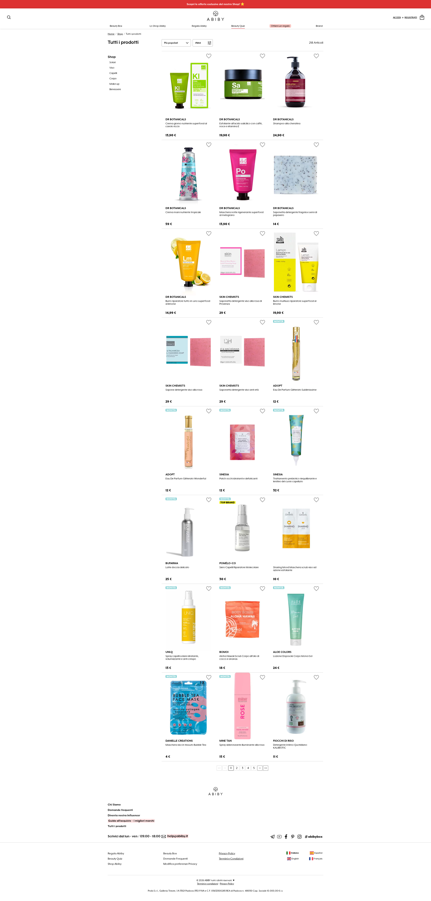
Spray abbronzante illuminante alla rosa (241, 745)
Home (111, 33)
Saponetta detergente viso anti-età (239, 389)
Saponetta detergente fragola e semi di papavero (295, 214)
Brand (319, 25)
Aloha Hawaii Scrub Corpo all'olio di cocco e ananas (239, 657)
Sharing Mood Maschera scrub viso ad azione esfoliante (294, 569)
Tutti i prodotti (117, 826)
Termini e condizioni (207, 883)
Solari (112, 62)
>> (265, 768)
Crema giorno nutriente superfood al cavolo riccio (186, 125)
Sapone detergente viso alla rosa (183, 389)
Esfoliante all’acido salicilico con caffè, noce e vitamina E (240, 125)
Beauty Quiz (238, 25)
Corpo (113, 78)
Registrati (411, 17)
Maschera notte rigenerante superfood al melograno (241, 214)
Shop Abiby (115, 864)
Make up (114, 83)
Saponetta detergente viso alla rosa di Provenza (240, 302)
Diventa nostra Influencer (124, 815)
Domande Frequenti (175, 858)
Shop (120, 33)
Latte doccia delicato (177, 567)
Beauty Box (170, 853)
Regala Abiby (199, 25)
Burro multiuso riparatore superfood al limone (294, 302)
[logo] (215, 16)
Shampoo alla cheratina (286, 123)
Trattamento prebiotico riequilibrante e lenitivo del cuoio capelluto (295, 480)
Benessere (115, 89)
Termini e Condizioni (231, 858)
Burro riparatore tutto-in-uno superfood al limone (187, 302)
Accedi (397, 17)
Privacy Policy (227, 853)
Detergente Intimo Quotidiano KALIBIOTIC (290, 746)
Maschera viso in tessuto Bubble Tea (185, 745)
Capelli (113, 73)
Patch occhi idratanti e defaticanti (238, 478)
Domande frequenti (120, 810)
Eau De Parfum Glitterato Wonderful (185, 478)
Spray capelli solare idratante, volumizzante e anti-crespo (182, 657)
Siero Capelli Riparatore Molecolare (239, 567)
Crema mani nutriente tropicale (183, 212)
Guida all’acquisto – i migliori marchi (131, 821)
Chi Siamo (114, 804)
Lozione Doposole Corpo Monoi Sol (292, 656)
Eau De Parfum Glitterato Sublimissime (295, 389)
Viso (111, 67)
